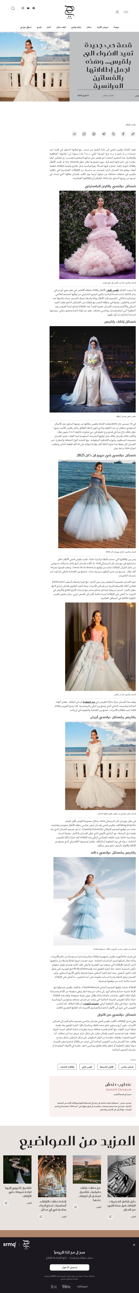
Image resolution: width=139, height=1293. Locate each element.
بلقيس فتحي (87, 1066)
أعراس (133, 1216)
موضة (116, 27)
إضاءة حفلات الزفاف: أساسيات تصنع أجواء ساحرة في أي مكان (52, 1205)
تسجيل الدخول (69, 1267)
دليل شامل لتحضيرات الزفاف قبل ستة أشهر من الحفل (122, 1205)
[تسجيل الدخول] (117, 12)
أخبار (49, 27)
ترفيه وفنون (76, 27)
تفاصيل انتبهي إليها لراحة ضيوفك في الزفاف (18, 1191)
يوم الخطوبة (89, 702)
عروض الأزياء (102, 27)
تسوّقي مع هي (25, 27)
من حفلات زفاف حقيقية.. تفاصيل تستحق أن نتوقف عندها (90, 1194)
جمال (89, 27)
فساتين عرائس (127, 1066)
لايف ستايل (61, 27)
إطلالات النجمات (67, 1066)
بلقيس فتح (113, 290)
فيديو (39, 27)
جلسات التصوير (91, 1003)
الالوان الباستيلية (106, 1066)
